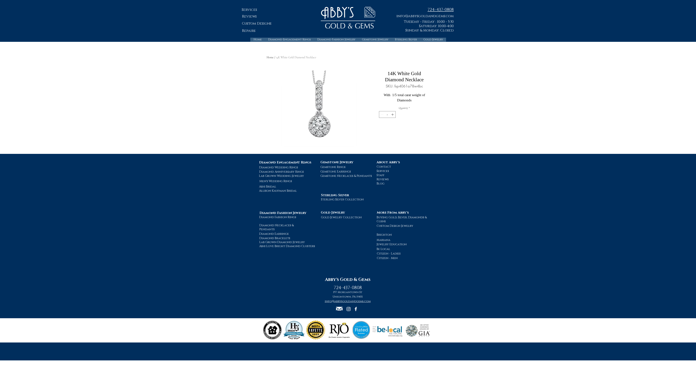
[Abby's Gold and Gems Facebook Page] (356, 309)
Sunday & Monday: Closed (429, 30)
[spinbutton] (387, 114)
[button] (425, 16)
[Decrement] (382, 114)
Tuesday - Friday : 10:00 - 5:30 (429, 22)
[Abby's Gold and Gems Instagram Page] (348, 309)
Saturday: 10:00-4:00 (436, 26)
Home (270, 57)
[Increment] (393, 114)
